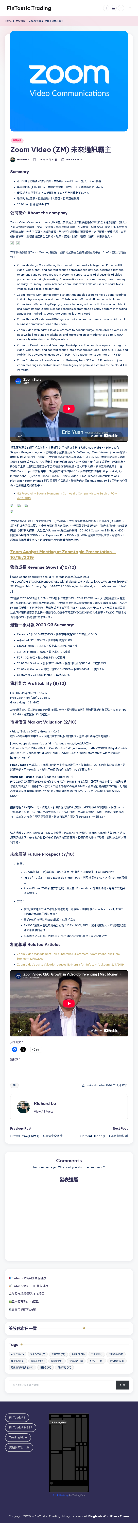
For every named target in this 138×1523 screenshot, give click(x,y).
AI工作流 (17, 1354)
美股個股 (17, 140)
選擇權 (45, 1367)
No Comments (73, 159)
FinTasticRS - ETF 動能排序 (30, 1286)
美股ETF (96, 1360)
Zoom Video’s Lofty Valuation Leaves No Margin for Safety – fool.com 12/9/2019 (70, 964)
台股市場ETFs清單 (24, 1309)
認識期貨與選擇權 (22, 1367)
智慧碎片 (76, 1360)
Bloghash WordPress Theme (109, 1516)
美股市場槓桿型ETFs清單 (28, 1294)
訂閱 (122, 1385)
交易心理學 (37, 1354)
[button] (43, 1111)
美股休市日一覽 (23, 1328)
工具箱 (96, 1354)
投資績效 (57, 1360)
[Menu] (131, 8)
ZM (14, 1085)
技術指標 (18, 1360)
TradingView (18, 1437)
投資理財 (38, 1360)
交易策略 (58, 1354)
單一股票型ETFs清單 (25, 1302)
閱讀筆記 (64, 1367)
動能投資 (78, 1354)
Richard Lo (45, 1103)
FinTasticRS (17, 1417)
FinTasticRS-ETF (20, 1427)
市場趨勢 (116, 1354)
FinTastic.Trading (29, 8)
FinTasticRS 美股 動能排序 (29, 1278)
